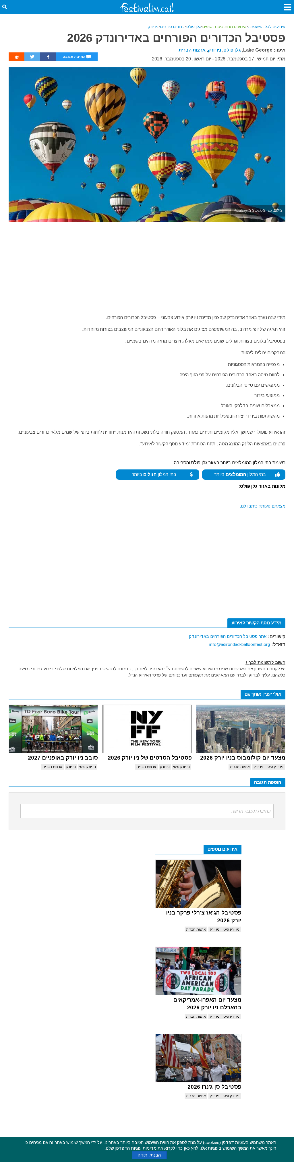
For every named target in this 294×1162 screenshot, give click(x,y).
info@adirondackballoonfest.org (239, 644)
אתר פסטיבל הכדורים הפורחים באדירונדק (227, 636)
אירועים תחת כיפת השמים (224, 26)
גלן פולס (193, 26)
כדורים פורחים (172, 26)
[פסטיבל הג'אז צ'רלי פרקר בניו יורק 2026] (198, 884)
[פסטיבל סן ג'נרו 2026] (198, 1058)
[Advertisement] (147, 265)
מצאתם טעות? (262, 506)
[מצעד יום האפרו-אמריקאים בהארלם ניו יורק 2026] (198, 971)
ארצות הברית (192, 50)
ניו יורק (153, 26)
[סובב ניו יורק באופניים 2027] (53, 729)
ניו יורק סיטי (275, 767)
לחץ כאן (191, 1148)
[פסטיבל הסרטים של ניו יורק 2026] (147, 729)
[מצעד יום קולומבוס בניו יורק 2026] (240, 729)
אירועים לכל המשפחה (266, 26)
